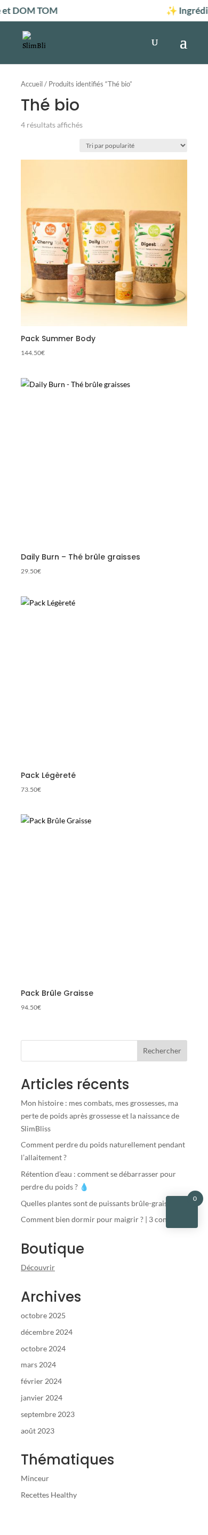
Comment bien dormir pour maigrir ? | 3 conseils (101, 1219)
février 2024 (41, 1381)
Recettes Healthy (49, 1494)
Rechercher (162, 1050)
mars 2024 (38, 1364)
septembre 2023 (48, 1414)
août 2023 (37, 1430)
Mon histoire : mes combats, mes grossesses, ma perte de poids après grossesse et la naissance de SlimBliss (100, 1115)
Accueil (32, 84)
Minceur (35, 1478)
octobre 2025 (43, 1315)
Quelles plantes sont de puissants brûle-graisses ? (101, 1203)
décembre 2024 (47, 1331)
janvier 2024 (41, 1397)
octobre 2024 (43, 1348)
